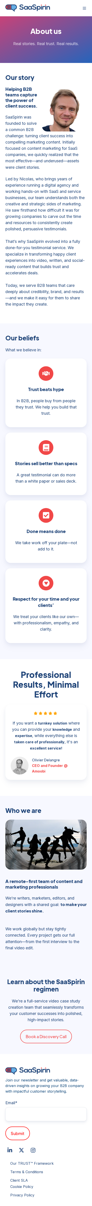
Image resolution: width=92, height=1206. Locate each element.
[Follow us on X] (21, 1150)
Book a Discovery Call (46, 1036)
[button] (84, 8)
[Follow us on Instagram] (33, 1150)
